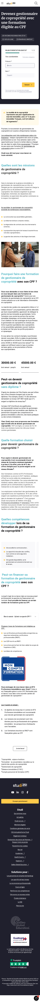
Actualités (20, 817)
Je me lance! (20, 748)
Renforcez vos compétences (20, 891)
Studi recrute (19, 821)
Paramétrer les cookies (20, 846)
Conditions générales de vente (20, 828)
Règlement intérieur (20, 836)
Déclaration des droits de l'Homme (19, 840)
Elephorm (19, 861)
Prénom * (8, 61)
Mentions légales (20, 825)
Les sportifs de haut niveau (20, 879)
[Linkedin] (17, 792)
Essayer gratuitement (20, 801)
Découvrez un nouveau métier (20, 894)
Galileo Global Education (19, 864)
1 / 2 (33, 50)
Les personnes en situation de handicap (20, 876)
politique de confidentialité (25, 91)
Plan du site (20, 906)
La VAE (20, 902)
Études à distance (20, 898)
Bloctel (20, 849)
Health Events (19, 857)
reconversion (25, 144)
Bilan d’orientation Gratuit (16, 50)
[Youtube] (12, 792)
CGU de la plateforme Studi (20, 832)
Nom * (7, 71)
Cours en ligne (20, 887)
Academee (19, 853)
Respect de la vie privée (20, 842)
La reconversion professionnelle (20, 883)
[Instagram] (22, 792)
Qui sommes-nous (20, 813)
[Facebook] (27, 792)
